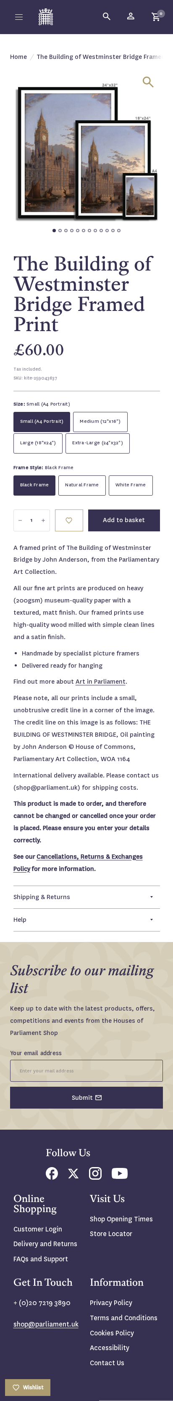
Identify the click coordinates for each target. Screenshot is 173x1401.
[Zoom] (148, 82)
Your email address (36, 1053)
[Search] (107, 17)
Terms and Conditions (123, 1317)
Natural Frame (82, 485)
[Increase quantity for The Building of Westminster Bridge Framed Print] (43, 520)
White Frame (130, 485)
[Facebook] (52, 1177)
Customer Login (37, 1229)
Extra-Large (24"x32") (97, 443)
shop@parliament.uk (46, 1324)
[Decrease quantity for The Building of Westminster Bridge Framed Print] (20, 520)
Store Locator (111, 1233)
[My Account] (131, 17)
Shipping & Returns (41, 897)
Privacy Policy (111, 1302)
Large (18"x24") (38, 443)
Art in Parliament (101, 681)
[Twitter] (73, 1176)
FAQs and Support (40, 1259)
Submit (82, 1097)
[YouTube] (120, 1176)
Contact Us (107, 1363)
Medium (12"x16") (100, 421)
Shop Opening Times (121, 1219)
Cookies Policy (112, 1333)
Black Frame (34, 485)
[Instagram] (95, 1177)
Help (19, 919)
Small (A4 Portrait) (42, 421)
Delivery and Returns (45, 1243)
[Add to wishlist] (69, 520)
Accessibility (109, 1347)
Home (18, 57)
